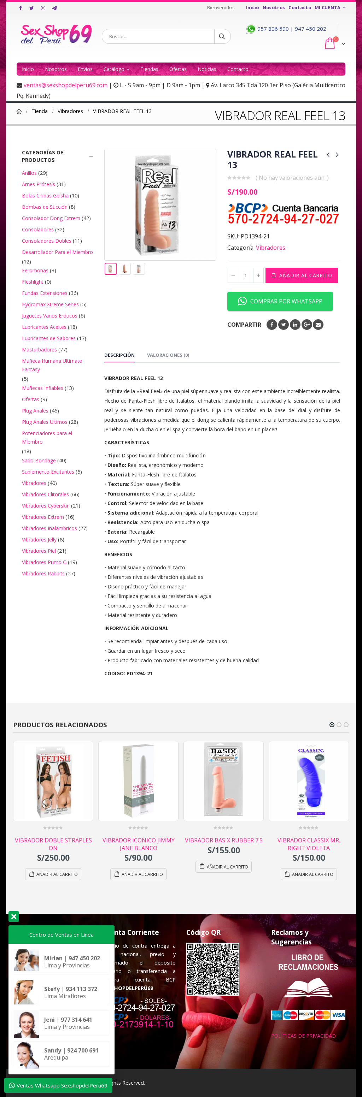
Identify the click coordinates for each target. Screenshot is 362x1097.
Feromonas (35, 270)
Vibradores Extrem (43, 517)
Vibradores (270, 247)
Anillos (29, 173)
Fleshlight (32, 281)
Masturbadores (39, 349)
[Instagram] (43, 8)
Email (318, 324)
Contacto (299, 8)
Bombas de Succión (45, 206)
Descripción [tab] (119, 355)
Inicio (252, 8)
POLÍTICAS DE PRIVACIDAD (303, 1035)
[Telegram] (54, 8)
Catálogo (114, 69)
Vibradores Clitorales (45, 494)
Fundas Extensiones (45, 293)
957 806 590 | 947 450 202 (291, 28)
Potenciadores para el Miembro (47, 437)
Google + (307, 324)
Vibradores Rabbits (43, 573)
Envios (85, 69)
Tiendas (149, 69)
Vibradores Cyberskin (46, 505)
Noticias (207, 69)
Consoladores (38, 229)
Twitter (283, 324)
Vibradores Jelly (39, 539)
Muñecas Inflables (42, 388)
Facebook (272, 324)
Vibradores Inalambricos (49, 528)
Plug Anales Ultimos (45, 422)
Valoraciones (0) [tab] (168, 355)
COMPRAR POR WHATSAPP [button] (286, 301)
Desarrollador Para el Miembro (57, 252)
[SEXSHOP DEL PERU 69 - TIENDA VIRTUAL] (57, 36)
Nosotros (274, 8)
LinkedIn (295, 324)
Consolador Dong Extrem (51, 218)
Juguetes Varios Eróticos (49, 315)
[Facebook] (20, 8)
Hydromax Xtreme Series (50, 304)
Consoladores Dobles (46, 240)
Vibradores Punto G (44, 562)
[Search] (222, 36)
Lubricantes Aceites (44, 327)
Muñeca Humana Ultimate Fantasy (52, 365)
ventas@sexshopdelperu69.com (65, 85)
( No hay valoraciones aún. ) (292, 178)
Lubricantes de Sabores (49, 338)
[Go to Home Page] (19, 111)
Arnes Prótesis (38, 184)
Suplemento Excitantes (48, 471)
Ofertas (178, 69)
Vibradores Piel (39, 550)
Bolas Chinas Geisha (45, 195)
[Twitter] (31, 8)
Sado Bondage (39, 460)
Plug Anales (35, 410)
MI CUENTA (328, 8)
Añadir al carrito (305, 275)
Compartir (244, 324)
